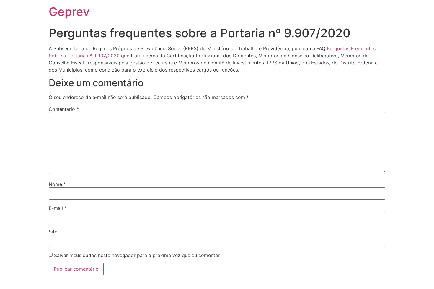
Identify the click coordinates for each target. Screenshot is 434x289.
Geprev (69, 11)
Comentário (64, 109)
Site (53, 231)
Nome (57, 184)
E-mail (58, 208)
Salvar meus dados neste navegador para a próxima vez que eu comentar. (137, 255)
